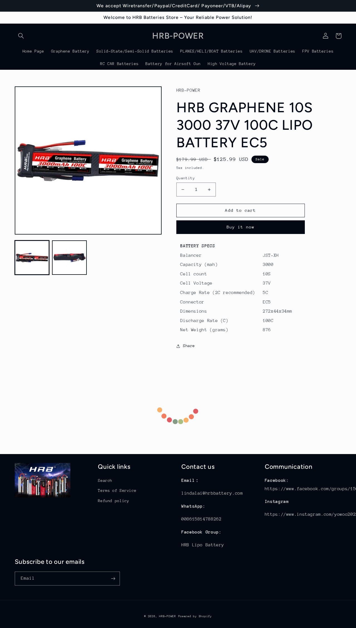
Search (105, 480)
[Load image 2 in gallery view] (69, 257)
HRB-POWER (167, 616)
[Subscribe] (113, 578)
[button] (21, 35)
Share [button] (189, 345)
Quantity (185, 178)
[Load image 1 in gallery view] (32, 257)
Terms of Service (117, 490)
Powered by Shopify (195, 616)
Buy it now (241, 227)
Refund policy (113, 501)
